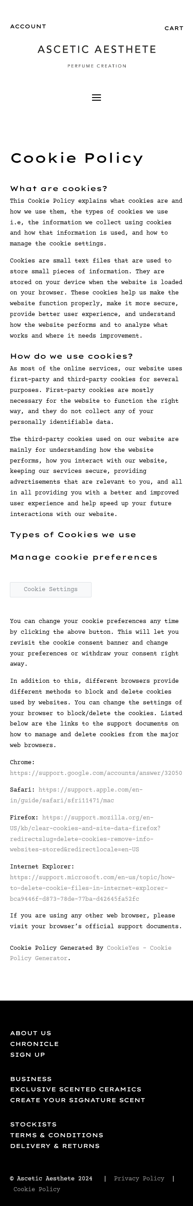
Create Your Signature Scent (77, 1100)
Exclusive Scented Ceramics (75, 1089)
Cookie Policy (38, 1189)
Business (31, 1078)
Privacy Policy (139, 1179)
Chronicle (34, 1043)
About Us (30, 1033)
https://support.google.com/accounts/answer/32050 (96, 773)
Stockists (33, 1124)
